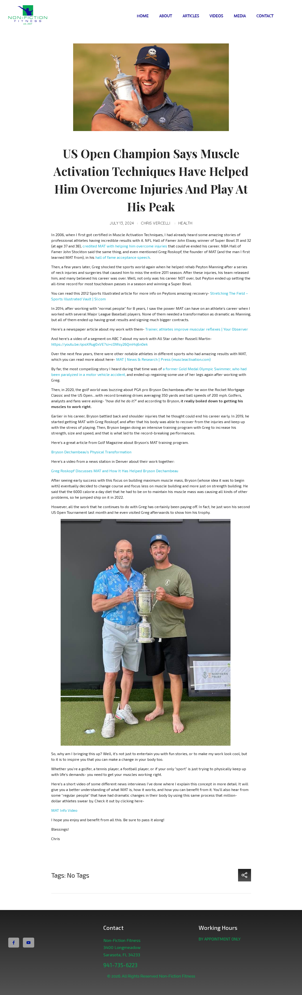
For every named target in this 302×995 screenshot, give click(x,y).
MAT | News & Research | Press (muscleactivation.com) (163, 359)
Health (185, 223)
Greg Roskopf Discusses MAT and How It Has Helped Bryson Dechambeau (114, 470)
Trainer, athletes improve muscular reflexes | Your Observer (196, 329)
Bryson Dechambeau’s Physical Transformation (91, 452)
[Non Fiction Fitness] (35, 15)
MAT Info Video (64, 810)
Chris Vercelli (155, 223)
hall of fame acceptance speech (122, 257)
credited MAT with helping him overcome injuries (125, 246)
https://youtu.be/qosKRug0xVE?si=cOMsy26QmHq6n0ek (99, 344)
